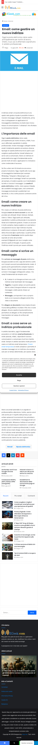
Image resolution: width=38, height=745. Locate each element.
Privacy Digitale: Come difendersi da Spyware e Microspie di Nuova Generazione (22, 515)
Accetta (19, 375)
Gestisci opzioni (19, 386)
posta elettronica (23, 447)
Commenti (31, 496)
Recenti (5, 496)
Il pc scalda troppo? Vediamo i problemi (17, 2)
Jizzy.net (24, 734)
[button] (35, 355)
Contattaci (4, 687)
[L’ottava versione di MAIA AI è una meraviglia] (7, 547)
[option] (19, 666)
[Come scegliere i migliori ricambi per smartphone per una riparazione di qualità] (7, 505)
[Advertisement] (19, 92)
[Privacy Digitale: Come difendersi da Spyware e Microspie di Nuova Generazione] (7, 514)
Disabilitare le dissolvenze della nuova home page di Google (27, 482)
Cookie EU (4, 700)
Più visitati (18, 496)
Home (5, 21)
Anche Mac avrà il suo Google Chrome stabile (9, 471)
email (10, 447)
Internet (10, 21)
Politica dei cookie (6, 691)
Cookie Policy (13, 390)
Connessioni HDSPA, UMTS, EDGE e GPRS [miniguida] (9, 482)
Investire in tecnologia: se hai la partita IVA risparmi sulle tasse (24, 537)
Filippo (6, 48)
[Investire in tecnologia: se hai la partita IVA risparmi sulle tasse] (7, 537)
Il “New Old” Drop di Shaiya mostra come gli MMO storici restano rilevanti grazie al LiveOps (24, 526)
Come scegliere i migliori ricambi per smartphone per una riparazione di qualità (24, 504)
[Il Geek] (12, 7)
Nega (19, 380)
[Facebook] (4, 455)
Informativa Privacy (23, 390)
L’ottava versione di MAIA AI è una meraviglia (24, 545)
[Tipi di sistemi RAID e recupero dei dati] (7, 556)
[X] (8, 455)
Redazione (4, 704)
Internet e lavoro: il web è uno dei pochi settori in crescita (27, 471)
